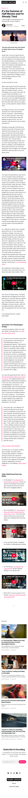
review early (10, 597)
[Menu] (26, 2)
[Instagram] (19, 773)
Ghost (17, 786)
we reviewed (17, 566)
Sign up (14, 783)
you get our (12, 595)
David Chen (9, 25)
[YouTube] (17, 773)
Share (23, 25)
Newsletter (5, 8)
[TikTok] (14, 773)
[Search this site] (23, 2)
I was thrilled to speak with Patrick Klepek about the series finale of (14, 512)
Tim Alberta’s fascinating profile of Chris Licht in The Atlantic (14, 377)
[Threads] (11, 773)
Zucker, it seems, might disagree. (11, 446)
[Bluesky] (8, 773)
